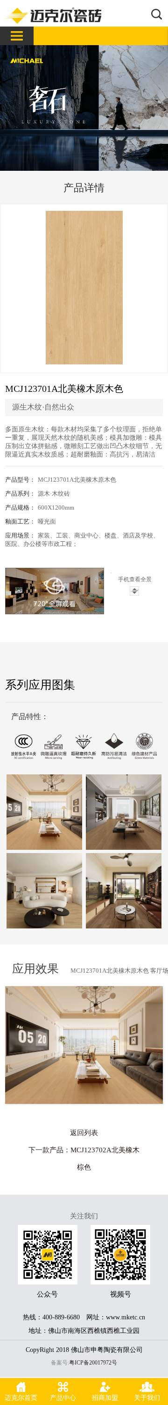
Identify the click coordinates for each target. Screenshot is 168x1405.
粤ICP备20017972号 (93, 1362)
